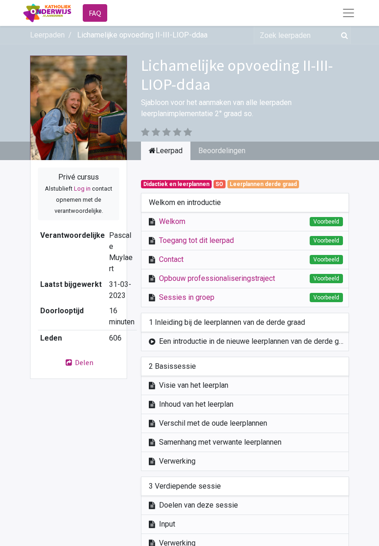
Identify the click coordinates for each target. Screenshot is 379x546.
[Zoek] (342, 35)
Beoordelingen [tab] (221, 150)
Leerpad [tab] (169, 150)
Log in (82, 188)
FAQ (95, 13)
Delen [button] (83, 362)
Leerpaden (47, 35)
